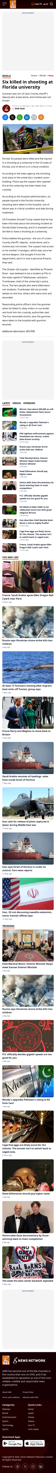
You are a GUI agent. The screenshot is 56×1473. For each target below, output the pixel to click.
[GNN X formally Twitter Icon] (25, 1467)
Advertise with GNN (30, 1397)
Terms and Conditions (11, 1397)
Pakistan (6, 1409)
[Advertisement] (28, 43)
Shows (31, 1417)
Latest (31, 1413)
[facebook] (5, 117)
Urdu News (33, 1429)
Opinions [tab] (29, 403)
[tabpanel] (28, 480)
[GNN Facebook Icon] (18, 1467)
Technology (7, 1425)
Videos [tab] (16, 403)
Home (34, 75)
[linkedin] (27, 117)
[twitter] (12, 117)
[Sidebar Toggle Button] (4, 4)
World (43, 75)
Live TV (31, 1425)
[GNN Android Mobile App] (12, 1443)
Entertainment (9, 1417)
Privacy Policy (28, 1392)
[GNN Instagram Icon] (33, 1467)
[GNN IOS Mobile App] (34, 1443)
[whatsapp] (20, 117)
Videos (31, 1421)
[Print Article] (41, 117)
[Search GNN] (51, 4)
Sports (5, 1421)
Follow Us (7, 1466)
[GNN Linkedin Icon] (41, 1467)
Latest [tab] (6, 403)
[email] (34, 117)
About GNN (6, 1392)
